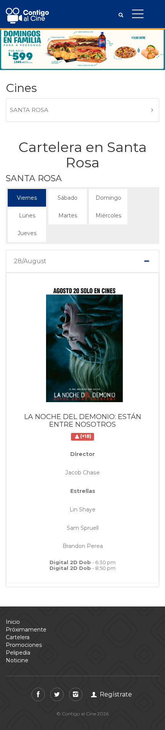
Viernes (27, 195)
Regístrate (115, 694)
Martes (67, 213)
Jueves (27, 230)
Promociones (24, 644)
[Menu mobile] (138, 15)
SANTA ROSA (29, 110)
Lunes (27, 213)
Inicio (13, 621)
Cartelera (18, 637)
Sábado (67, 195)
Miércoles (108, 213)
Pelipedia (18, 652)
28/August (30, 261)
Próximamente (26, 629)
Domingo (108, 195)
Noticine (17, 660)
